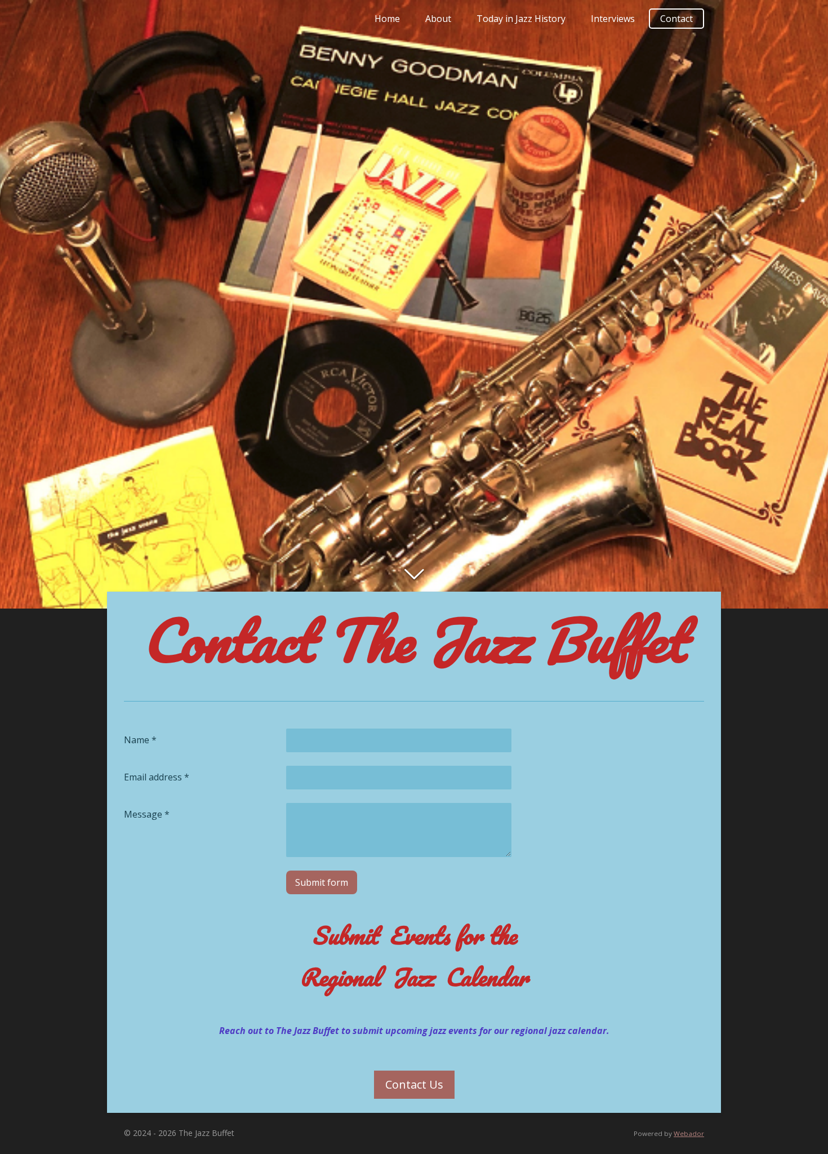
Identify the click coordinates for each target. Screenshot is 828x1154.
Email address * (156, 777)
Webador (689, 1133)
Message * (147, 814)
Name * (140, 740)
